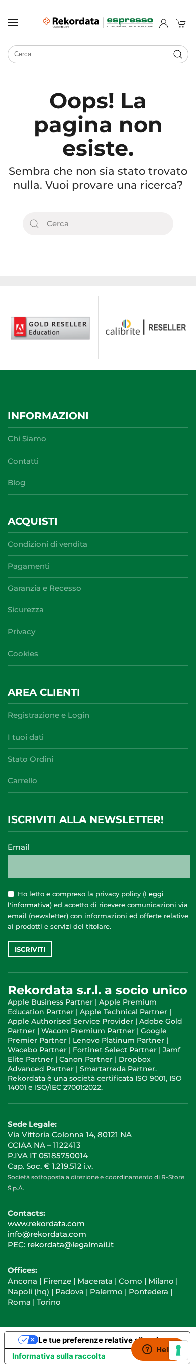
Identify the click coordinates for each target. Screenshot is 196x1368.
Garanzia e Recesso (44, 588)
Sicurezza (26, 609)
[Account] (164, 23)
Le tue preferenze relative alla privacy (107, 1340)
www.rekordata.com (46, 1223)
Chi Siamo (27, 438)
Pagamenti (29, 566)
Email (18, 847)
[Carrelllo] (182, 23)
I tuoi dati (26, 737)
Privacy (21, 631)
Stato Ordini (30, 759)
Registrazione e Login (48, 715)
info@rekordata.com (47, 1234)
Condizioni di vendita (47, 544)
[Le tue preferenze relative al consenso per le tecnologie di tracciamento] (178, 1350)
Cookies (23, 653)
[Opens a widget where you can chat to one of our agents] (158, 1350)
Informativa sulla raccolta (59, 1356)
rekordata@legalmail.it (70, 1244)
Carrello (22, 780)
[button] (13, 23)
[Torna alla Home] (98, 23)
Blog (16, 482)
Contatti (23, 461)
